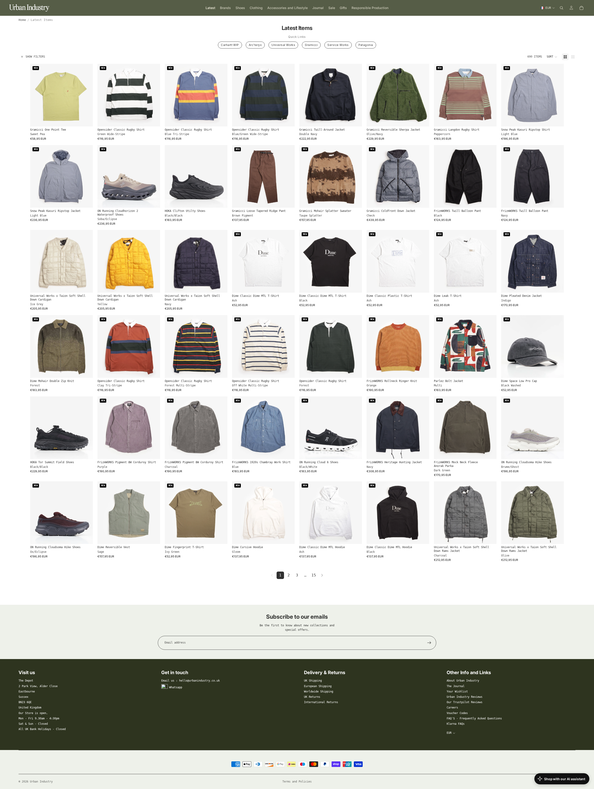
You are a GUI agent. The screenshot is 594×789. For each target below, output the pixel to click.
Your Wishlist (457, 691)
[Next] (322, 575)
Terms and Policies (297, 781)
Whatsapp (175, 687)
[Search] (561, 8)
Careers (452, 707)
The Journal (456, 686)
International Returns (321, 702)
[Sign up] (429, 643)
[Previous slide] (37, 95)
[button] (552, 57)
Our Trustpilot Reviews (464, 702)
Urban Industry (41, 781)
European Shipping (318, 686)
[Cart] (581, 8)
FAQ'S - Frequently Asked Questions (474, 718)
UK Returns (312, 696)
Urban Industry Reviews (464, 696)
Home (22, 20)
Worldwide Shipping (318, 691)
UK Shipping (313, 680)
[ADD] (556, 370)
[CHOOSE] (85, 119)
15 (313, 575)
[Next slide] (86, 95)
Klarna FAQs (456, 723)
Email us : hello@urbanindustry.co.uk (190, 680)
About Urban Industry (463, 680)
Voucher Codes (457, 713)
